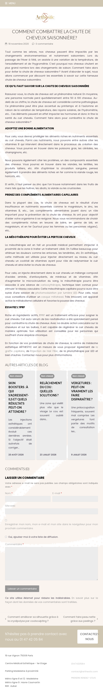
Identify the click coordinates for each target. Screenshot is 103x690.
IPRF (43, 315)
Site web (10, 505)
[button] (10, 3)
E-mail (57, 493)
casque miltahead (52, 296)
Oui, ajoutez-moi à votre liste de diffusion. (33, 537)
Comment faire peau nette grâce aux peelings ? (79, 619)
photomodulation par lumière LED (55, 292)
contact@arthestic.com (84, 671)
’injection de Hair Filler (44, 351)
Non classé (16, 376)
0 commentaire (44, 43)
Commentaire (14, 544)
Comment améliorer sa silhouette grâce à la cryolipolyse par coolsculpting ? (31, 619)
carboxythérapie (49, 285)
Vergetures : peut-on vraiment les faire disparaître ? (82, 391)
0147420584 (78, 663)
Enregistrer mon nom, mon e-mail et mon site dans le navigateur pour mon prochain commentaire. (51, 526)
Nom (9, 493)
